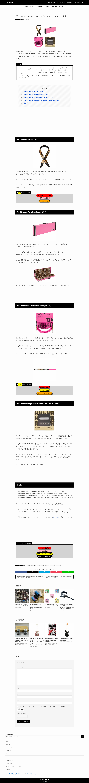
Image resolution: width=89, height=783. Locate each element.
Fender (28, 565)
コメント (20, 667)
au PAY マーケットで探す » (44, 393)
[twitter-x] (40, 779)
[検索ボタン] (82, 2)
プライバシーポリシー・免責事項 (14, 766)
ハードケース (52, 565)
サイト (19, 700)
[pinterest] (43, 779)
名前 (18, 688)
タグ (7, 757)
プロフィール (9, 747)
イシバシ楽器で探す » (44, 551)
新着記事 (8, 744)
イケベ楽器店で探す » (44, 548)
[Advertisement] (44, 121)
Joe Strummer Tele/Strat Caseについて (37, 94)
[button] (21, 572)
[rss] (46, 779)
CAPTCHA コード (21, 713)
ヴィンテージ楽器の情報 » (44, 556)
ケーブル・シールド (40, 565)
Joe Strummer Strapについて (33, 91)
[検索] (82, 736)
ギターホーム (10, 2)
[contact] (48, 779)
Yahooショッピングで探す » (44, 195)
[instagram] (42, 779)
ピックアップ (58, 565)
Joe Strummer (33, 565)
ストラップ (47, 565)
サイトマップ (9, 769)
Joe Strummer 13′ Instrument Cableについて (38, 97)
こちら (55, 517)
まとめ (26, 103)
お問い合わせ (9, 763)
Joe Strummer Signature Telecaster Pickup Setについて (42, 100)
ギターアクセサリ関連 (20, 19)
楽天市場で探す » (44, 198)
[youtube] (45, 779)
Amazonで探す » (44, 201)
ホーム (7, 741)
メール (19, 694)
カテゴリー (8, 753)
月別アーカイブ (9, 750)
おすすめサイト (9, 760)
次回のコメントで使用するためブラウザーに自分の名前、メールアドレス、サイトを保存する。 (42, 706)
